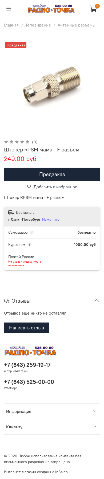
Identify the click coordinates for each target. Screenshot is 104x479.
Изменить (50, 219)
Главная (11, 25)
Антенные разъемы (76, 25)
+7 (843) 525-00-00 (29, 381)
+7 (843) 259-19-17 (27, 364)
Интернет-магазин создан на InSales (36, 471)
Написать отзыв (26, 328)
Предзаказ (52, 174)
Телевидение (38, 25)
